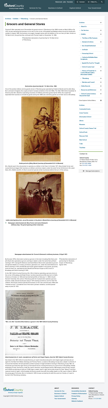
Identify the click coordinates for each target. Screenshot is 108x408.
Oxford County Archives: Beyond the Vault (88, 94)
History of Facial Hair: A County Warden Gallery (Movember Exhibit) (88, 72)
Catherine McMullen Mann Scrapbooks (89, 58)
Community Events (85, 109)
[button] (101, 22)
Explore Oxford (75, 8)
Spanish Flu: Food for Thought (91, 63)
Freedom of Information (79, 393)
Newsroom (58, 2)
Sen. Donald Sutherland (89, 46)
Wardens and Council (88, 82)
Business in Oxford (55, 8)
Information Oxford (85, 117)
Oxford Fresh (83, 132)
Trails (81, 144)
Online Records (85, 86)
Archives (8, 19)
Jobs (64, 2)
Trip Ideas (82, 147)
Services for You (35, 8)
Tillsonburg (24, 19)
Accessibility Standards (79, 391)
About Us (84, 26)
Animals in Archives (87, 42)
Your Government (94, 8)
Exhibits (15, 19)
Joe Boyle (85, 49)
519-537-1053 (86, 165)
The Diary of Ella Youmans (89, 38)
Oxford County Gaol (88, 67)
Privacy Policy (76, 396)
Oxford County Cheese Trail (87, 128)
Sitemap (74, 398)
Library (81, 120)
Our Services (85, 30)
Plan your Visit (83, 136)
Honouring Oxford (87, 53)
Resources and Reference (88, 90)
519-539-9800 (86, 163)
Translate (70, 2)
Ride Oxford (83, 140)
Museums (82, 124)
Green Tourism (83, 113)
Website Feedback (77, 401)
